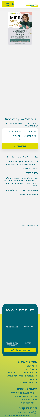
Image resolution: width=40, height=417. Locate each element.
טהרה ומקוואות (12, 327)
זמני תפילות (28, 327)
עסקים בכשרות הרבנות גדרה (12, 344)
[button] (18, 4)
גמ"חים (28, 343)
